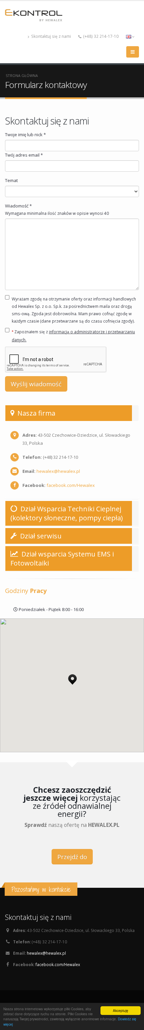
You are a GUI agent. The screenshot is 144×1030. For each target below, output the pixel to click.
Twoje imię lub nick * (25, 135)
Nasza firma (35, 413)
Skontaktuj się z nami (50, 36)
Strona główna (22, 75)
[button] (72, 677)
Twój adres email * (24, 155)
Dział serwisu (40, 535)
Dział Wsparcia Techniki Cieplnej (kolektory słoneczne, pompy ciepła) (66, 513)
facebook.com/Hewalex (71, 485)
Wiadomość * (57, 209)
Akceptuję (120, 1010)
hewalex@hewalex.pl (58, 471)
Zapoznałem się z (73, 335)
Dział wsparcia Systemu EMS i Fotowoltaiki (62, 558)
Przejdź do (72, 857)
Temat (11, 180)
